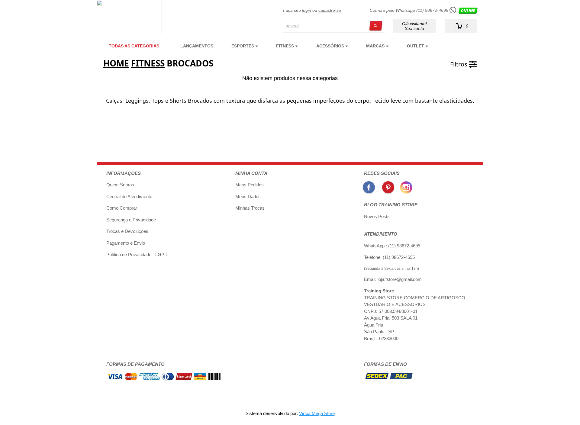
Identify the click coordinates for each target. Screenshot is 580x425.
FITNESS (285, 45)
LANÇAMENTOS (196, 45)
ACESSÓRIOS (330, 45)
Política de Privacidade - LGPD (137, 254)
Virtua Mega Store (317, 413)
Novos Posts (377, 216)
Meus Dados (248, 196)
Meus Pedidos (249, 184)
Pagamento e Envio (125, 243)
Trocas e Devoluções (127, 231)
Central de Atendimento (129, 196)
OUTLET (416, 45)
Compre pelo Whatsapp (409, 10)
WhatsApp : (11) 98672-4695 (392, 245)
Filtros (459, 64)
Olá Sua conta (414, 26)
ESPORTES (243, 45)
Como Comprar (121, 208)
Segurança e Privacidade (131, 219)
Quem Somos (120, 184)
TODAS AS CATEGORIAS (134, 45)
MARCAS (376, 45)
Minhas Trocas (250, 208)
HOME (116, 63)
